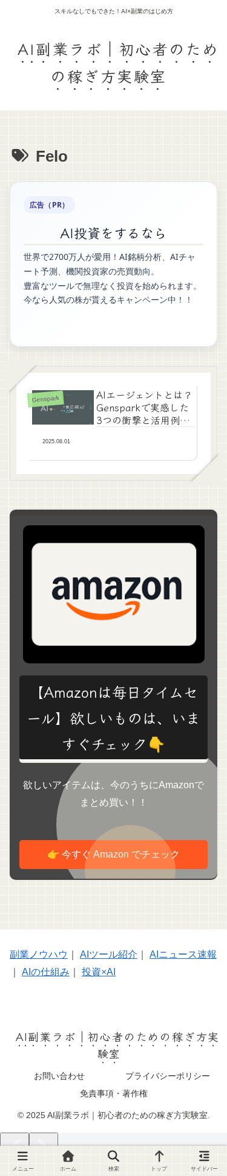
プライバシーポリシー (167, 1076)
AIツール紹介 (108, 954)
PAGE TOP (209, 1131)
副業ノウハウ (39, 954)
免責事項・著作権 (114, 1093)
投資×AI (99, 972)
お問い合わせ (59, 1076)
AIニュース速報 (183, 954)
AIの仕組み (46, 972)
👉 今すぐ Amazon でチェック (113, 854)
